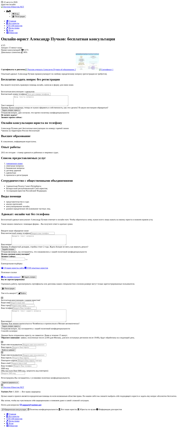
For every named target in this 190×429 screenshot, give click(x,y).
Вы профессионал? (11, 277)
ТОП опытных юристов (37, 268)
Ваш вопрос (6, 244)
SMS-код (24, 369)
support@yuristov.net (31, 405)
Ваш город (5, 305)
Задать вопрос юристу (11, 110)
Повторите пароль (9, 360)
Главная (12, 21)
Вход (16, 14)
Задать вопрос (30, 277)
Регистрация (20, 16)
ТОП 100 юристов (14, 26)
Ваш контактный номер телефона (16, 233)
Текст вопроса (7, 105)
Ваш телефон (7, 308)
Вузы (10, 30)
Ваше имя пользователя (11, 344)
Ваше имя (5, 303)
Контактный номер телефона (14, 94)
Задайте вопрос (8, 249)
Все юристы (13, 23)
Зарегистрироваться (10, 382)
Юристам (13, 33)
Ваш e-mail (5, 363)
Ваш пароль (6, 347)
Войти (23, 293)
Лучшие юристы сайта (14, 268)
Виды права (13, 28)
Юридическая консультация (15, 410)
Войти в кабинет (8, 350)
